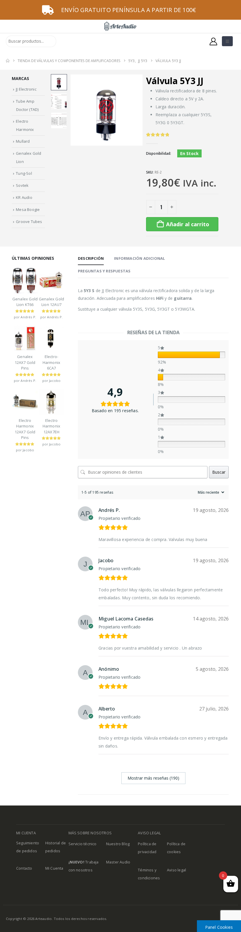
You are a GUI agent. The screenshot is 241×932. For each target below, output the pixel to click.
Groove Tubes (29, 221)
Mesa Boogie (28, 209)
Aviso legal (176, 870)
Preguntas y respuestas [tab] (104, 271)
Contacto (24, 868)
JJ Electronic (26, 89)
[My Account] (213, 41)
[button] (227, 41)
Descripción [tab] (91, 258)
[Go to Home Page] (7, 61)
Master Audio (118, 862)
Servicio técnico (82, 843)
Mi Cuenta (54, 868)
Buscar (218, 472)
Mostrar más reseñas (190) (153, 778)
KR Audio (24, 197)
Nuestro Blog (118, 843)
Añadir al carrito (187, 224)
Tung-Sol (24, 173)
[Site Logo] (120, 26)
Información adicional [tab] (139, 258)
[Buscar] (63, 41)
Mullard (23, 141)
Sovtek (22, 185)
